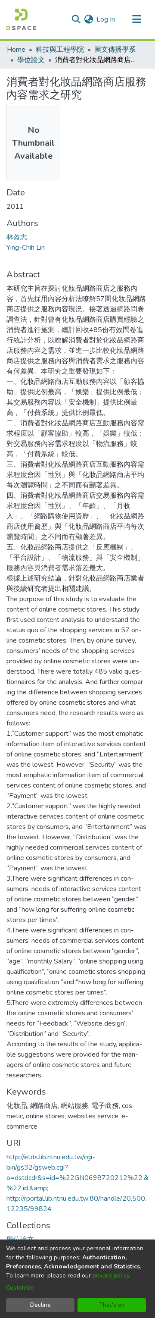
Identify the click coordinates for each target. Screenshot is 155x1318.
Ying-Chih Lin (25, 247)
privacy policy (111, 1275)
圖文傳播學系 (115, 49)
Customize (20, 1287)
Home (16, 49)
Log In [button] (106, 19)
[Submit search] (76, 19)
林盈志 (16, 237)
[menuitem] (88, 19)
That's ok (111, 1305)
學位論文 (31, 60)
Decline (40, 1305)
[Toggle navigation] (136, 19)
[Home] (21, 19)
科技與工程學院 (60, 49)
